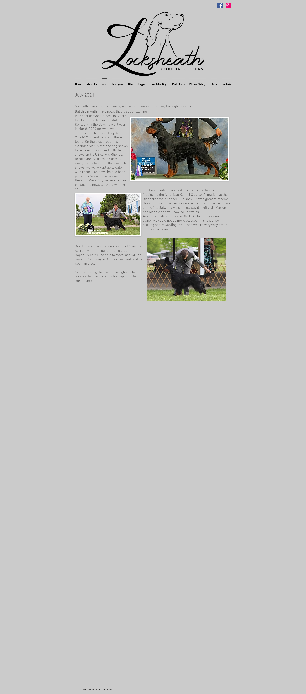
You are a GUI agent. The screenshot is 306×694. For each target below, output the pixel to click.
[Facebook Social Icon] (220, 5)
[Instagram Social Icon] (228, 5)
